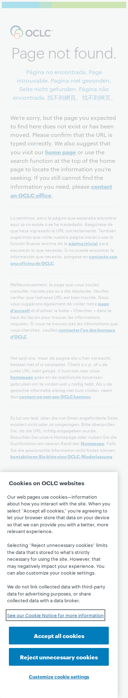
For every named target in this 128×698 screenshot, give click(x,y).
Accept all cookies (59, 635)
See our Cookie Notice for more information (55, 615)
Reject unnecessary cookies (59, 657)
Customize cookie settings (59, 676)
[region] (59, 585)
